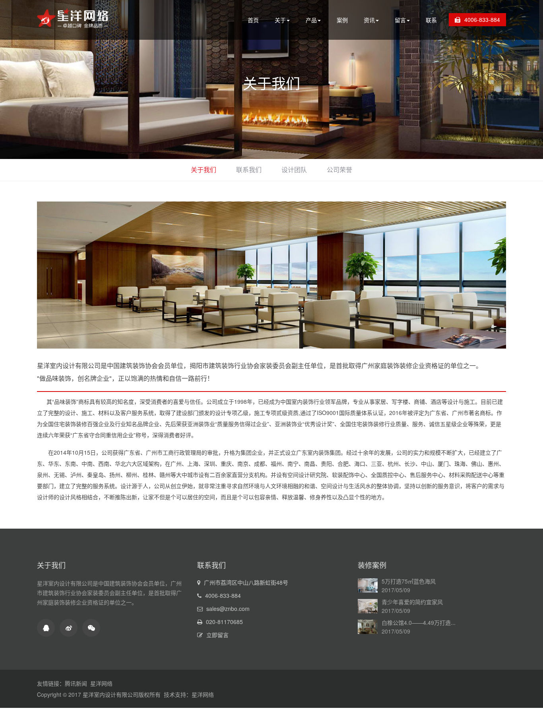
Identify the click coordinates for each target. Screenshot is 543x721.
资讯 (369, 20)
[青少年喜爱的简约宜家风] (368, 609)
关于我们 (271, 83)
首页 (253, 20)
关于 (280, 20)
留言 (400, 20)
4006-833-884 (482, 19)
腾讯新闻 (76, 683)
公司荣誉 (339, 169)
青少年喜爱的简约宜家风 (412, 602)
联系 (431, 20)
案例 (342, 20)
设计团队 (294, 169)
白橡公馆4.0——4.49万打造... (419, 622)
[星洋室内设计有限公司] (73, 27)
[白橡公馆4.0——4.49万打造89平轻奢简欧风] (368, 630)
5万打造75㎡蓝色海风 (409, 581)
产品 (311, 20)
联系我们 (249, 169)
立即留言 (217, 635)
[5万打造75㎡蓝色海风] (368, 588)
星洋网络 (101, 683)
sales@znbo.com (227, 608)
